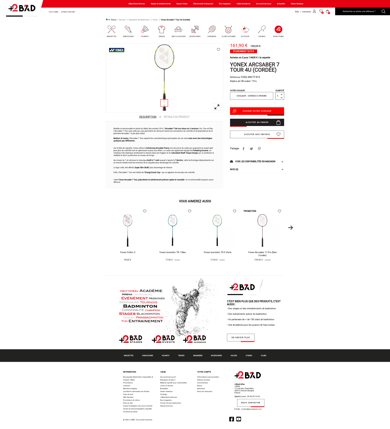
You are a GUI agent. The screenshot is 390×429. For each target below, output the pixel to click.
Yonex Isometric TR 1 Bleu (172, 252)
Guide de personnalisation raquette (137, 409)
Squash (261, 36)
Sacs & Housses (179, 36)
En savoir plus (241, 337)
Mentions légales (130, 389)
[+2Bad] (23, 9)
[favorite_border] (218, 49)
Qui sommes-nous (263, 4)
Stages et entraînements (161, 4)
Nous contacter (250, 403)
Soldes (234, 356)
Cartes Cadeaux (297, 4)
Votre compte (204, 372)
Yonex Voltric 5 (127, 252)
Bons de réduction (204, 391)
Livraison (126, 386)
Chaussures (128, 36)
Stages (249, 356)
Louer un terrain (166, 386)
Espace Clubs (181, 4)
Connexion (306, 12)
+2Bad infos (239, 384)
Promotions (128, 383)
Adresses (201, 389)
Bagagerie (197, 356)
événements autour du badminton (250, 314)
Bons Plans (278, 36)
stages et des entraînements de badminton (254, 308)
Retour (114, 20)
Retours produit (203, 380)
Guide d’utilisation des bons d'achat (137, 406)
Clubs (263, 356)
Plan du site (128, 403)
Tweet (251, 149)
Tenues (161, 36)
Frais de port (128, 394)
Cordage (163, 394)
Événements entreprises (203, 4)
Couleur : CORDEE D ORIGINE (252, 96)
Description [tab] (147, 116)
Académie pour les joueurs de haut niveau (254, 325)
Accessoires (195, 36)
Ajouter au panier (257, 122)
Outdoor (245, 36)
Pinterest (259, 149)
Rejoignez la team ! (168, 380)
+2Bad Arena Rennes (136, 4)
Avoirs (199, 386)
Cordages (211, 36)
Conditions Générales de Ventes (136, 391)
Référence (235, 77)
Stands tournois (166, 406)
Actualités (281, 4)
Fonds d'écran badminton (170, 403)
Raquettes (111, 36)
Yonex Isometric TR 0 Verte (217, 252)
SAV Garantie (128, 397)
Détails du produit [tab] (177, 116)
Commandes (202, 383)
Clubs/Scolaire (229, 36)
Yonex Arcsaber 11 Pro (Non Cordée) (262, 254)
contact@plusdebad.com (251, 409)
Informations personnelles (208, 377)
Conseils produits (130, 412)
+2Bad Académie (243, 4)
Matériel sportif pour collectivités (173, 383)
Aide (297, 12)
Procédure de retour (131, 400)
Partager (243, 149)
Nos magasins (224, 4)
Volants (145, 36)
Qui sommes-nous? (168, 377)
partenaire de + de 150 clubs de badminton (253, 319)
